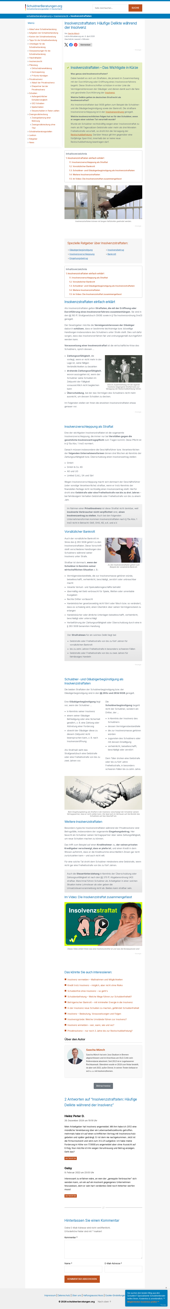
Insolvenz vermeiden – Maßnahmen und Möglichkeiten (95, 979)
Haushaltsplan (35, 57)
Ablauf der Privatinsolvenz (43, 82)
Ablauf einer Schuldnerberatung (42, 29)
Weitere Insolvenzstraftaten (86, 174)
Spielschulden (37, 107)
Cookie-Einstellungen (115, 1295)
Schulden (33, 93)
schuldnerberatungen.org (39, 16)
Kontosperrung (38, 72)
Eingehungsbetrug (78, 258)
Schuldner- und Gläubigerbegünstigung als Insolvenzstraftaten (104, 170)
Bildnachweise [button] (103, 1085)
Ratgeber (33, 139)
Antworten (70, 1158)
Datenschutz (64, 1295)
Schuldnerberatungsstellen (40, 131)
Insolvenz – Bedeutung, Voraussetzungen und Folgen (94, 1013)
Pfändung (33, 65)
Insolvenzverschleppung (81, 254)
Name (68, 1263)
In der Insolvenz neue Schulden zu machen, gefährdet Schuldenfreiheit (103, 1008)
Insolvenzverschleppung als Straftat (90, 162)
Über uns (76, 1295)
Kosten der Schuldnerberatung (42, 36)
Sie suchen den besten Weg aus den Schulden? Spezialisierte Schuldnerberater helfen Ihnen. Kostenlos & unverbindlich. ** (146, 1296)
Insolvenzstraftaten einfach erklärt (86, 158)
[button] (66, 45)
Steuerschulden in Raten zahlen (45, 110)
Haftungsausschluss (93, 1295)
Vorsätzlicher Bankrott (84, 166)
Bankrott (112, 254)
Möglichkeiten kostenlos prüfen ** (143, 1302)
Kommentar (71, 1237)
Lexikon (32, 135)
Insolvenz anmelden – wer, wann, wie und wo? (90, 1025)
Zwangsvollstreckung (38, 114)
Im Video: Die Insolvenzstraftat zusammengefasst (97, 179)
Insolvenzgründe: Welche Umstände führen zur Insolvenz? (97, 1019)
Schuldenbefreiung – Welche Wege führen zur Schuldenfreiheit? (99, 996)
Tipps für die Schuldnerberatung (43, 40)
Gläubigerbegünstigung (81, 250)
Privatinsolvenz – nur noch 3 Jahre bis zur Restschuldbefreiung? (100, 1030)
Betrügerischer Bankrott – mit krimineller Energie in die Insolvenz (100, 1002)
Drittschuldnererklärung (42, 68)
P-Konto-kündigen (40, 75)
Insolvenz (110, 92)
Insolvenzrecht (61, 16)
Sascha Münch (73, 33)
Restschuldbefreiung (81, 134)
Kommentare (85, 45)
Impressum (50, 1295)
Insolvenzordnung (115, 112)
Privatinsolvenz (36, 79)
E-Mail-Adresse (113, 1263)
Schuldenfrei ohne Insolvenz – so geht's (87, 991)
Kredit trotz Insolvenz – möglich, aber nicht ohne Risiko (95, 985)
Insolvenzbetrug (116, 250)
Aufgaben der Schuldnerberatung (43, 33)
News (31, 142)
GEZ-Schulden (38, 103)
